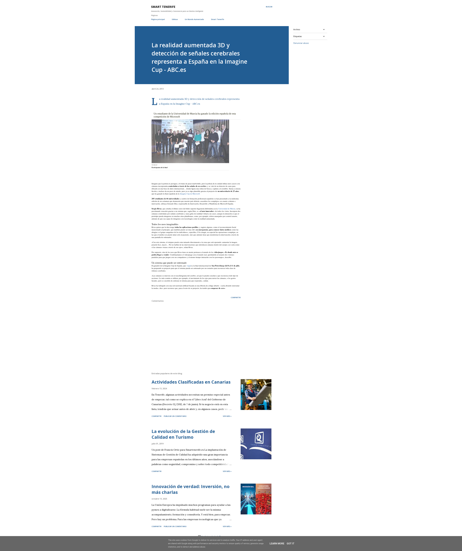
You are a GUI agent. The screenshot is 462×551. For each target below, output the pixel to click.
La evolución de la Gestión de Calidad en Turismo (183, 434)
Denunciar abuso (301, 43)
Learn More (277, 543)
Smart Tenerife (163, 7)
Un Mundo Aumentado (194, 19)
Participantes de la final (160, 167)
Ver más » (227, 416)
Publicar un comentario (175, 416)
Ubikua (175, 19)
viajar (189, 265)
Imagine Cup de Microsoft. (190, 193)
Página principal (158, 19)
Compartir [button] (236, 297)
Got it (290, 543)
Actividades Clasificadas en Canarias (191, 382)
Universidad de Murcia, (227, 208)
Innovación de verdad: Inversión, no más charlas (191, 489)
